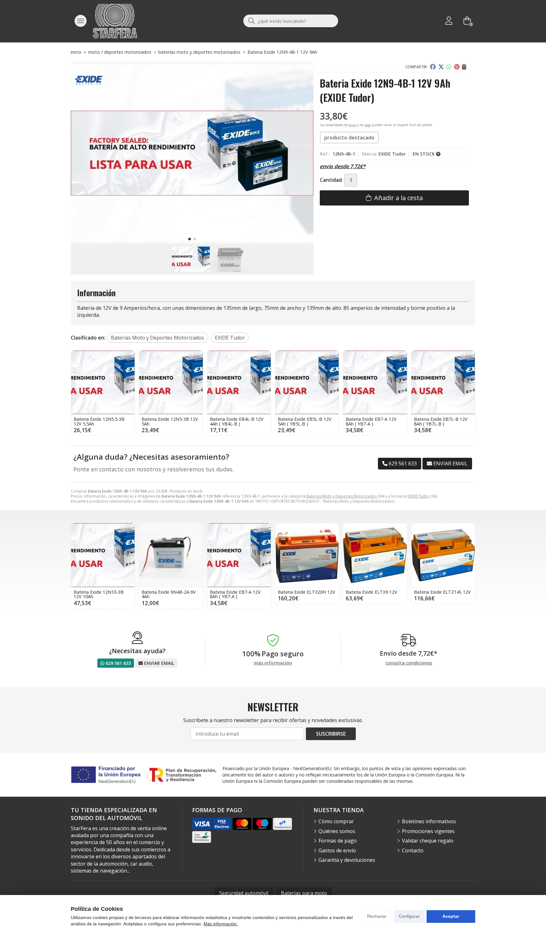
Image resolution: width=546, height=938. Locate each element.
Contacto (412, 850)
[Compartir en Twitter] (441, 67)
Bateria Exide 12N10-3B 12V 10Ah (99, 594)
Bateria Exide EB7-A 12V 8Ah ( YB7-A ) (371, 421)
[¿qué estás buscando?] (290, 20)
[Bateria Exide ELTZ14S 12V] (443, 555)
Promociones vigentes (428, 831)
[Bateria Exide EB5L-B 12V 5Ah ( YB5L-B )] (307, 382)
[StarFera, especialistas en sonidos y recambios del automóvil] (115, 21)
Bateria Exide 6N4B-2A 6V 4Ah (169, 594)
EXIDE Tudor (418, 496)
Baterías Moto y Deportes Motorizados (341, 496)
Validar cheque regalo (427, 840)
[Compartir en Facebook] (433, 67)
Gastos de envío (337, 850)
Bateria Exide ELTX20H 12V (306, 592)
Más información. (220, 923)
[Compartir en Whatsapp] (449, 67)
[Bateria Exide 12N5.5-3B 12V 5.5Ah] (103, 382)
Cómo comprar (336, 821)
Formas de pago (337, 840)
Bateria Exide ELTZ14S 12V (442, 592)
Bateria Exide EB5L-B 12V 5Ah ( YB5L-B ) (304, 421)
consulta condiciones (408, 663)
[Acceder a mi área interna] (448, 20)
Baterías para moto (304, 893)
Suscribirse (331, 733)
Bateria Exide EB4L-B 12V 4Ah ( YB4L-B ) (237, 421)
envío (352, 125)
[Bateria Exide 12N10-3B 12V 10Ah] (103, 555)
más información (273, 663)
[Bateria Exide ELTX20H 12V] (307, 555)
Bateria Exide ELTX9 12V (371, 592)
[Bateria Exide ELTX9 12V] (375, 555)
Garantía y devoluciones (346, 859)
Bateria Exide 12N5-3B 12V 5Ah (170, 421)
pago (367, 125)
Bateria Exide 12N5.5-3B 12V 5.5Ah (99, 421)
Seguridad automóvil (243, 893)
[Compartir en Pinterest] (456, 67)
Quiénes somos (336, 831)
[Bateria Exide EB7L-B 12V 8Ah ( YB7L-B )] (443, 382)
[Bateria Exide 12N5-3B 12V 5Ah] (171, 382)
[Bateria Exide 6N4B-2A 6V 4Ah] (171, 555)
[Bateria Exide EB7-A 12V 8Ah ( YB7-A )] (375, 382)
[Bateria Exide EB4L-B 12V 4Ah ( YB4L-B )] (239, 382)
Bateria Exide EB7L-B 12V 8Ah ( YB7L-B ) (441, 421)
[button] (189, 239)
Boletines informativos (429, 821)
